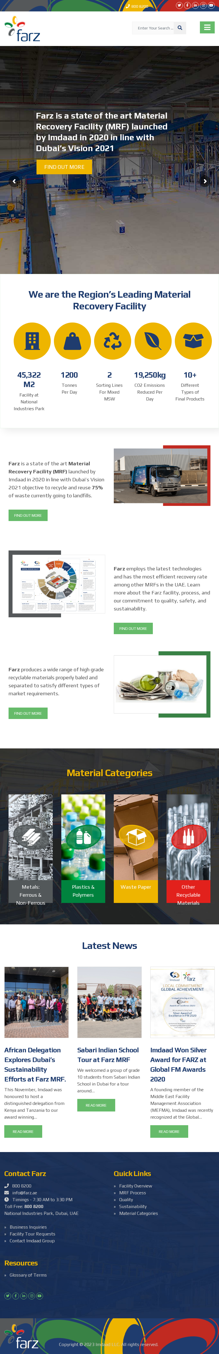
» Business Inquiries (25, 1227)
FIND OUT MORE (64, 167)
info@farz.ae (23, 1192)
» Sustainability (130, 1206)
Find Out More (28, 515)
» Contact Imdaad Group (29, 1240)
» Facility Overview (133, 1186)
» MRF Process (130, 1192)
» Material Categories (136, 1213)
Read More (23, 1131)
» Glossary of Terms (25, 1275)
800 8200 (139, 6)
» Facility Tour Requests (29, 1234)
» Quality (123, 1199)
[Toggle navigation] (207, 27)
